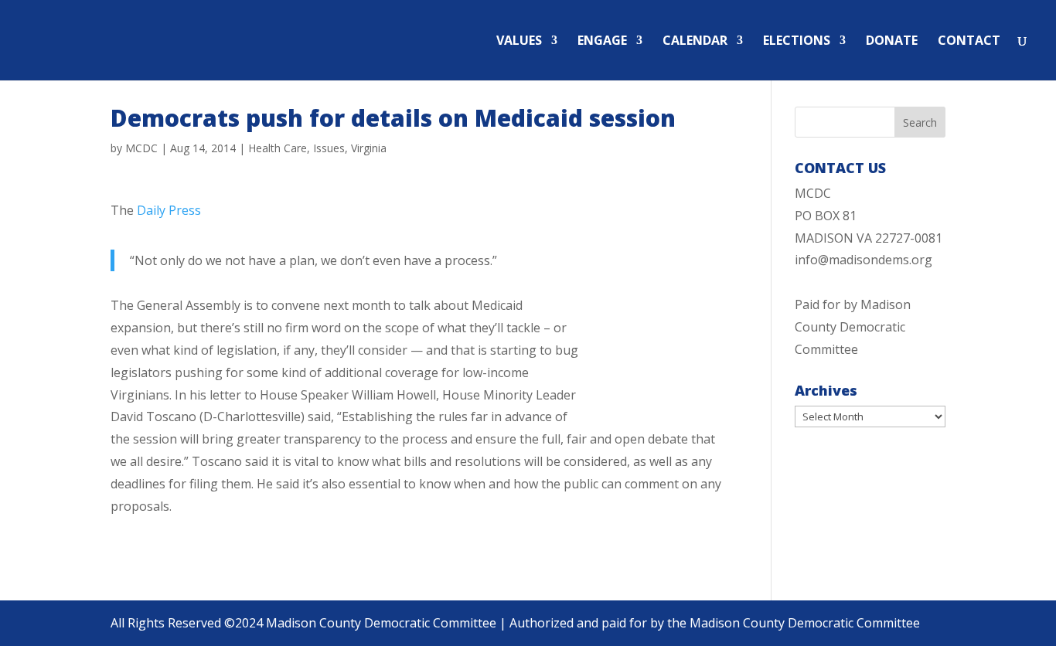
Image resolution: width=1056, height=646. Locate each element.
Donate (892, 42)
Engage (602, 42)
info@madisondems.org (863, 259)
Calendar (695, 42)
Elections (796, 42)
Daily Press (169, 210)
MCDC (141, 148)
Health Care (277, 148)
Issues (329, 148)
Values (519, 42)
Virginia (369, 148)
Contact (969, 42)
